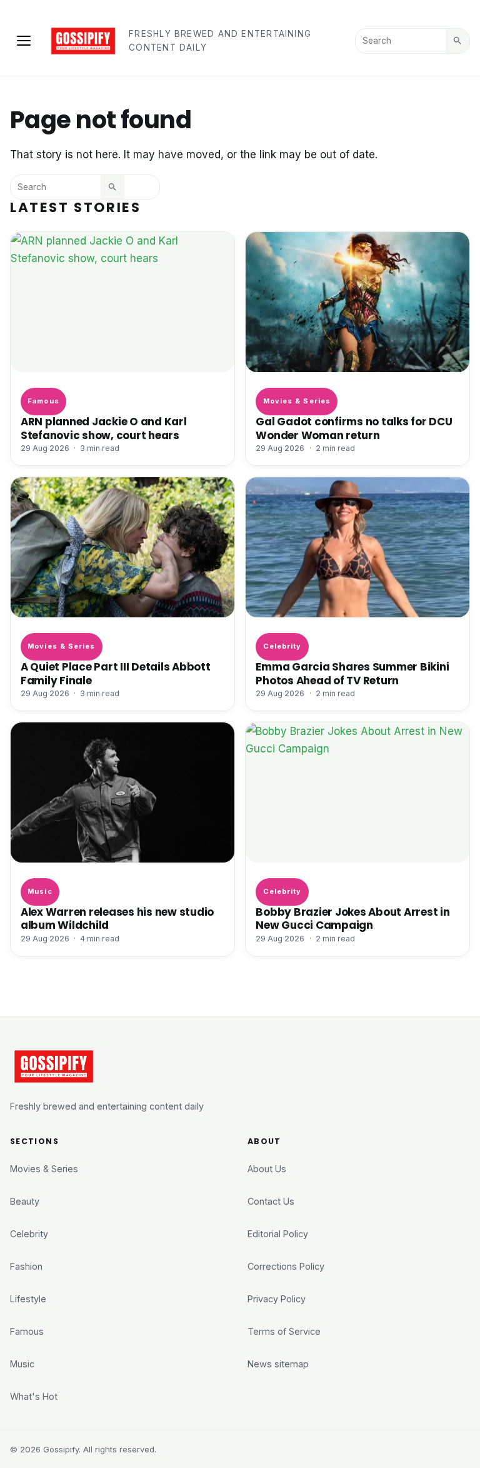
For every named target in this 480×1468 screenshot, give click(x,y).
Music (40, 891)
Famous (43, 401)
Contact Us (271, 1201)
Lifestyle (28, 1298)
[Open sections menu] (24, 40)
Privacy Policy (277, 1298)
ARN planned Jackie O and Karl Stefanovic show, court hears (104, 428)
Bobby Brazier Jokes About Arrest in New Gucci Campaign (352, 918)
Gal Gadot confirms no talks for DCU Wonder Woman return (354, 428)
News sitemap (278, 1364)
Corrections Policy (286, 1266)
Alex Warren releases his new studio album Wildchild (117, 918)
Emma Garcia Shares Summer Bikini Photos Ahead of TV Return (352, 673)
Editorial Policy (278, 1233)
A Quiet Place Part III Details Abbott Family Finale (116, 673)
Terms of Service (284, 1331)
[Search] (457, 41)
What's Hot (34, 1396)
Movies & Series (297, 401)
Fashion (26, 1266)
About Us (267, 1168)
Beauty (24, 1201)
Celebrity (282, 646)
